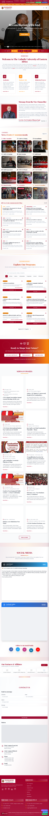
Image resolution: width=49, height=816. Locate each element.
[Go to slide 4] (9, 46)
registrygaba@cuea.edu (32, 807)
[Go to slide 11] (19, 46)
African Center (38, 0)
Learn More (5, 91)
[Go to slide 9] (16, 46)
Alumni (22, 4)
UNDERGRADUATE (26, 355)
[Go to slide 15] (25, 46)
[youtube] (38, 649)
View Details (12, 290)
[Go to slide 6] (12, 46)
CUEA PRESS (4, 4)
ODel (13, 4)
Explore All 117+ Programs (23, 329)
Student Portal (30, 787)
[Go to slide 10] (18, 46)
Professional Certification (43, 4)
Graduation (22, 0)
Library (28, 792)
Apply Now (29, 785)
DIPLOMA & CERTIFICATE (11, 355)
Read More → (6, 406)
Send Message (24, 717)
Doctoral (34, 276)
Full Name (3, 694)
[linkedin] (31, 649)
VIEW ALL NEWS (24, 537)
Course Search (27, 4)
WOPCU (9, 4)
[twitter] (18, 649)
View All (43, 133)
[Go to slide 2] (6, 46)
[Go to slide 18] (29, 46)
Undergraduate (22, 276)
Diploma (15, 276)
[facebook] (11, 649)
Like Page (43, 604)
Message (3, 705)
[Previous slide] (3, 29)
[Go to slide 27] (42, 46)
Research (29, 794)
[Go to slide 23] (36, 46)
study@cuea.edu (10, 1)
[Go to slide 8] (15, 46)
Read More (43, 121)
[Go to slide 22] (35, 46)
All (6, 276)
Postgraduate (29, 276)
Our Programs (30, 783)
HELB (31, 0)
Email (27, 0)
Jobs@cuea (29, 796)
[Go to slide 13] (22, 46)
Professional (40, 276)
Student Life (18, 4)
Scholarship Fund (35, 4)
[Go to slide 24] (38, 46)
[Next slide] (46, 29)
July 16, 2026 (21, 575)
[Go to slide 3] (8, 46)
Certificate (10, 276)
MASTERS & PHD (39, 355)
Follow (44, 564)
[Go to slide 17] (28, 46)
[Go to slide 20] (32, 46)
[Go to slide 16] (26, 46)
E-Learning (29, 790)
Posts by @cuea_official (7, 576)
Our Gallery (16, 0)
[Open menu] (46, 8)
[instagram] (24, 650)
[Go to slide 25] (39, 46)
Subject (2, 699)
